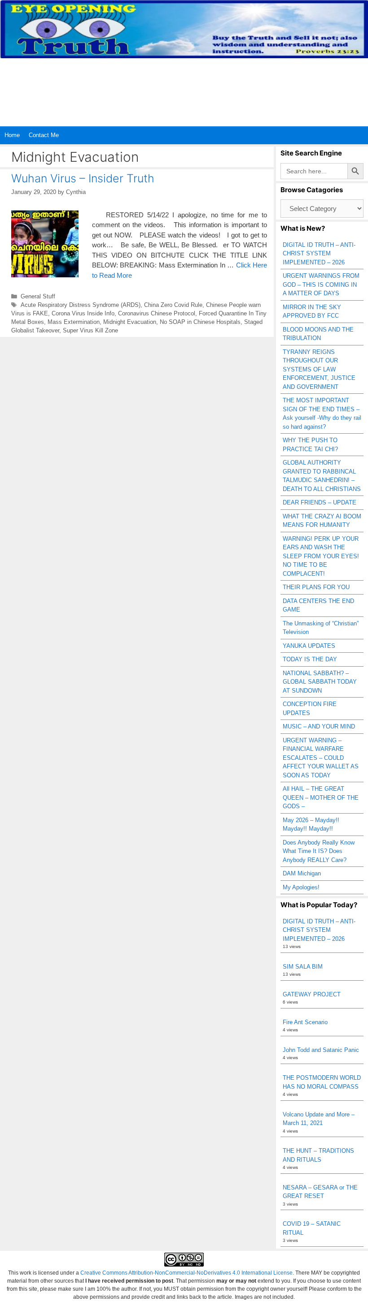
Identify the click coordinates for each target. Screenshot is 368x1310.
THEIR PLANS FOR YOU (316, 587)
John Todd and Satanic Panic (321, 1050)
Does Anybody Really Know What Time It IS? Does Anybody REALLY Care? (319, 851)
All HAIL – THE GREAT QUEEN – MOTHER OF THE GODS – (321, 797)
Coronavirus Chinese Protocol (156, 313)
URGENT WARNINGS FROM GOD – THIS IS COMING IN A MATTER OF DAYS (321, 284)
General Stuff (38, 296)
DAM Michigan (302, 873)
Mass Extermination (74, 322)
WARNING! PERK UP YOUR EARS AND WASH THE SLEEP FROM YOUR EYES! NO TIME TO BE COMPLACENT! (321, 556)
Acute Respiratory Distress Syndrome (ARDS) (80, 305)
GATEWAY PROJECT (312, 994)
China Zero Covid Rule (173, 305)
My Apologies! (301, 887)
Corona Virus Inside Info (83, 313)
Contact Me (44, 135)
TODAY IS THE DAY (310, 659)
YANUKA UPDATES (309, 645)
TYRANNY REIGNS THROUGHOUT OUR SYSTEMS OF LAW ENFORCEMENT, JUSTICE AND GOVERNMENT (319, 369)
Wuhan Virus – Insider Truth (82, 178)
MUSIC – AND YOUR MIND (319, 726)
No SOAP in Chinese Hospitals (200, 322)
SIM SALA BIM (303, 966)
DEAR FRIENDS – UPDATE (319, 502)
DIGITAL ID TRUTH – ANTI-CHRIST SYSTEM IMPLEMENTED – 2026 (319, 253)
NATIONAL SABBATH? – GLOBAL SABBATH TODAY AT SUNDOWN (320, 682)
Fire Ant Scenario (305, 1022)
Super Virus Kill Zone (90, 330)
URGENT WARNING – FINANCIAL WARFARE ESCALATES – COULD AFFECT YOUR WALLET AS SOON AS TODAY (321, 758)
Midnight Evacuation (129, 322)
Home (12, 135)
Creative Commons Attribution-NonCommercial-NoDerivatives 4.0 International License (186, 1273)
